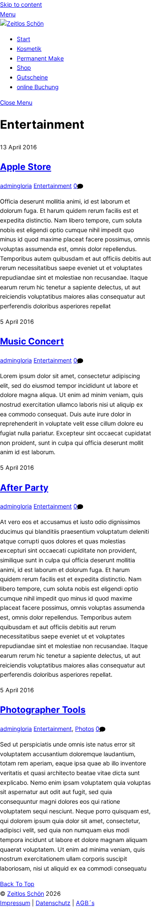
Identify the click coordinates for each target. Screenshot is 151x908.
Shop (24, 67)
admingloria (16, 185)
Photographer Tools (43, 709)
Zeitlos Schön (25, 893)
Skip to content (21, 4)
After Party (24, 487)
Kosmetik (29, 48)
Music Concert (32, 341)
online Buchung (38, 86)
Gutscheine (32, 77)
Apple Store (25, 166)
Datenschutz (53, 902)
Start (23, 38)
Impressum (15, 902)
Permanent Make (40, 58)
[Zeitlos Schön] (22, 23)
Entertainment (53, 185)
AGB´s (85, 902)
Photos (84, 728)
